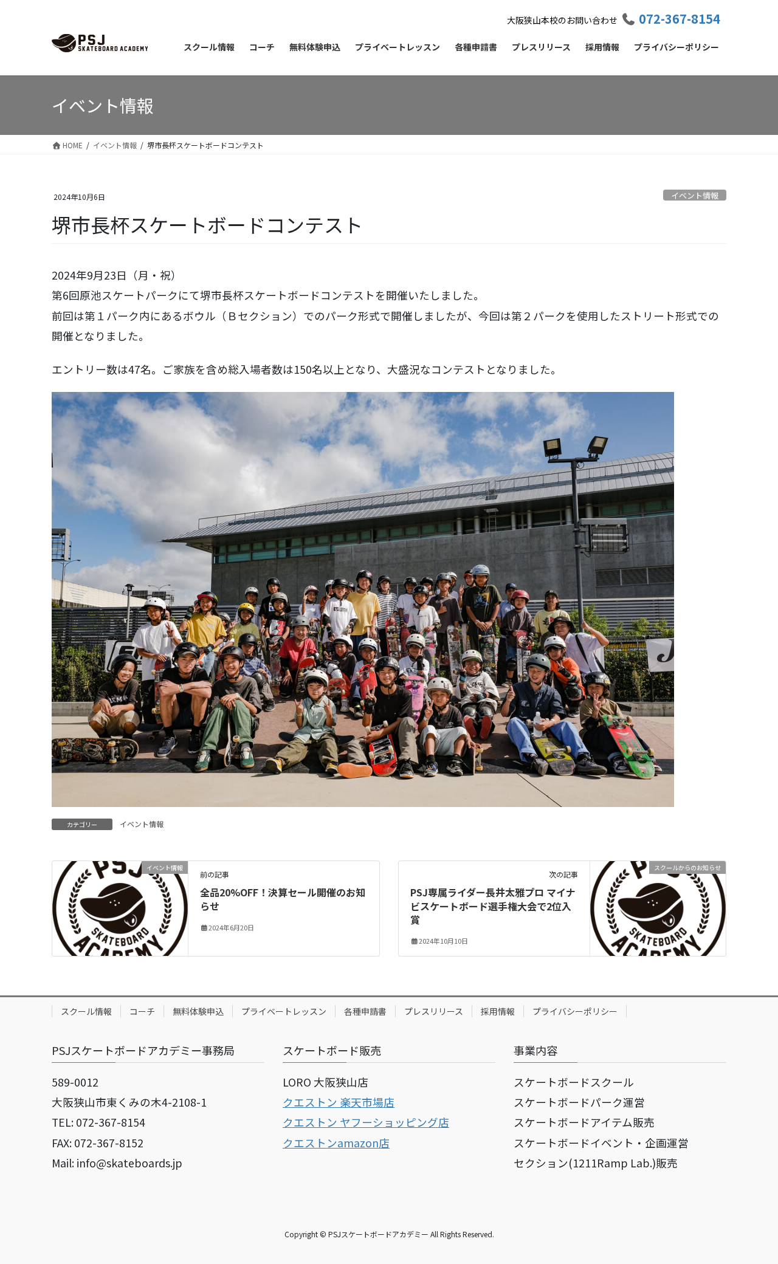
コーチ (142, 1011)
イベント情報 (694, 195)
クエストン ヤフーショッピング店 (366, 1122)
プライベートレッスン (283, 1011)
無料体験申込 (198, 1011)
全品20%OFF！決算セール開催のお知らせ (282, 899)
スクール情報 (86, 1011)
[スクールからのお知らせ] (658, 905)
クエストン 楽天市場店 (338, 1102)
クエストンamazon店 (336, 1142)
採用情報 (498, 1011)
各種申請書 (365, 1011)
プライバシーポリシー (575, 1011)
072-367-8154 (679, 18)
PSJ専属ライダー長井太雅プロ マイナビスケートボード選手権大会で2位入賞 (493, 906)
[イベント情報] (120, 905)
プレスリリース (433, 1011)
